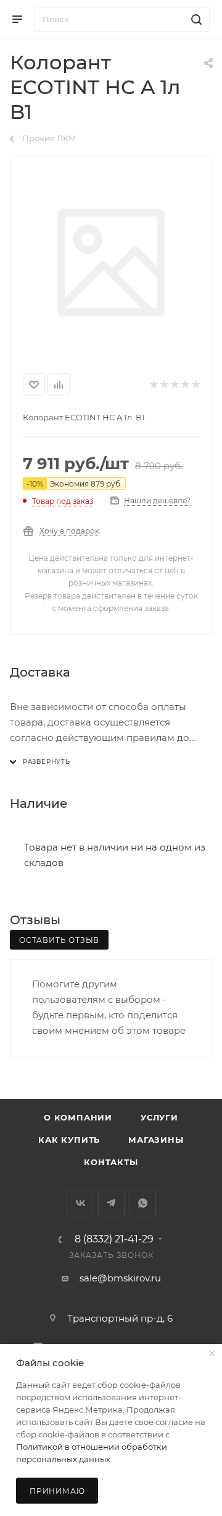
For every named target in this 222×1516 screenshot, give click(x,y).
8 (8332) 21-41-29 (114, 1239)
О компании (78, 1117)
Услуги (159, 1117)
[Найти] (194, 19)
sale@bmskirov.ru (120, 1278)
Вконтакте (80, 1203)
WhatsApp (143, 1203)
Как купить (69, 1140)
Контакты (111, 1162)
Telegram (111, 1203)
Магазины (155, 1140)
